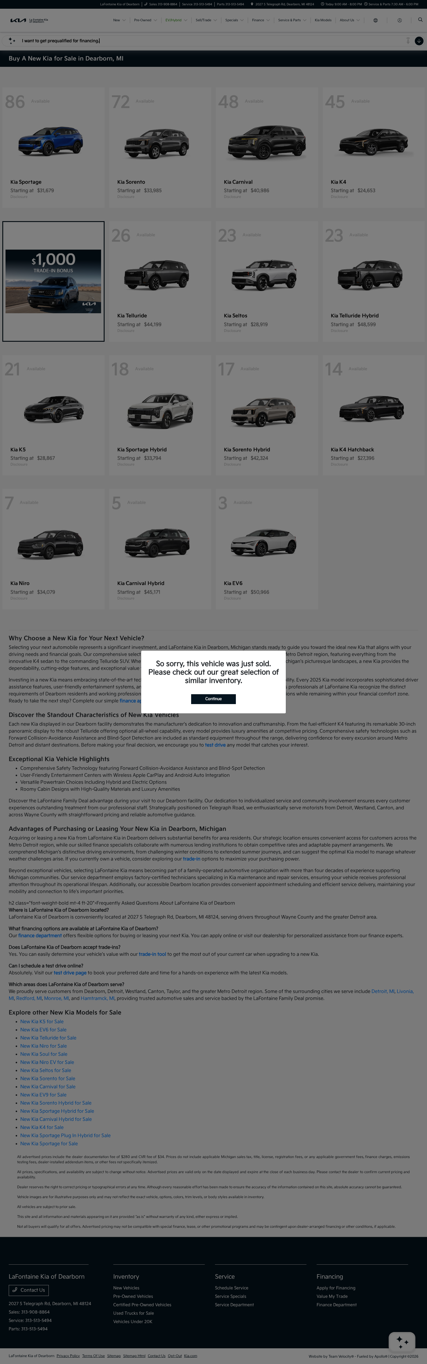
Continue (213, 699)
